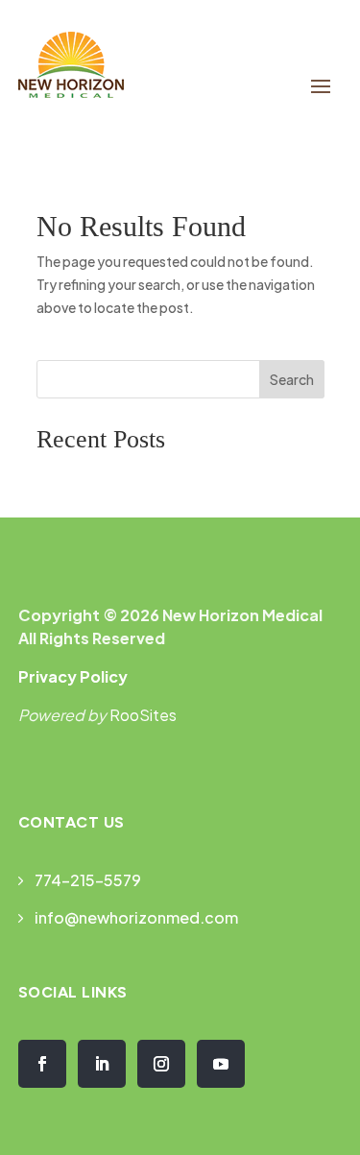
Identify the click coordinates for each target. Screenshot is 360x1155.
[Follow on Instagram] (161, 1064)
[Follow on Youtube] (221, 1064)
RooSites (143, 715)
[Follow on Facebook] (42, 1064)
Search (292, 379)
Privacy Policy (73, 676)
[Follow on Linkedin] (102, 1064)
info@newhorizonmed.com (136, 917)
